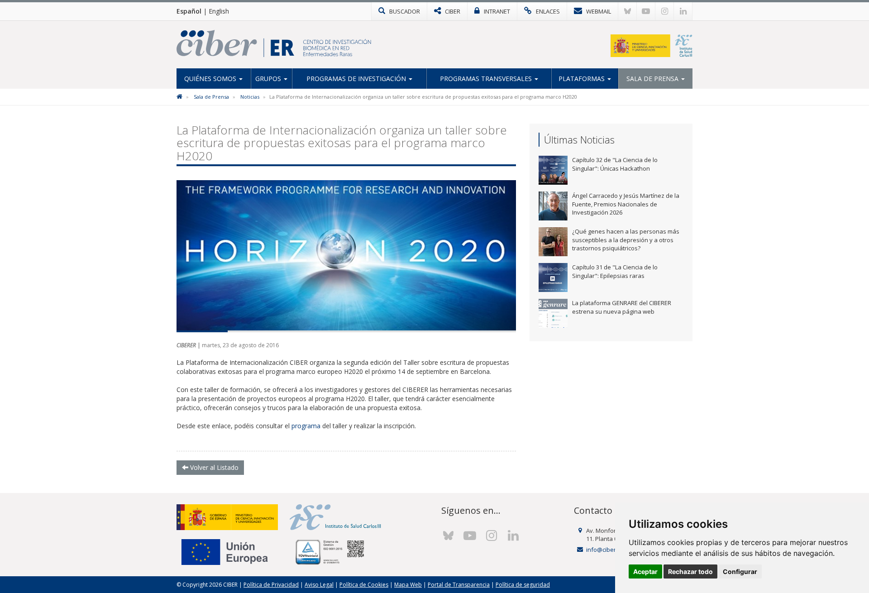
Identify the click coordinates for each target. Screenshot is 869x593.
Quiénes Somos (211, 78)
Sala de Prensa (653, 78)
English (219, 11)
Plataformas (582, 78)
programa (305, 425)
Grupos (269, 78)
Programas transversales (487, 78)
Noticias (249, 96)
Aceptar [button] (645, 571)
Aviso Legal (319, 584)
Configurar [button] (740, 571)
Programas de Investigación (357, 78)
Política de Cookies (363, 584)
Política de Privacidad (271, 584)
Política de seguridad (523, 584)
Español (189, 11)
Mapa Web (408, 584)
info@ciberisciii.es (610, 549)
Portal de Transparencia (459, 584)
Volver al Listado (213, 467)
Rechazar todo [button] (690, 571)
